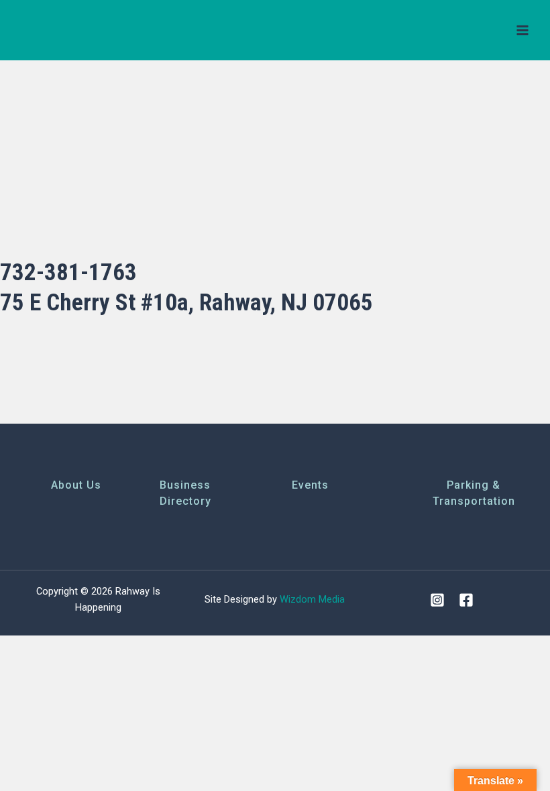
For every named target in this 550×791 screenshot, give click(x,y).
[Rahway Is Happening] (63, 30)
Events (310, 485)
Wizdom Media (312, 599)
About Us (76, 485)
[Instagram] (437, 600)
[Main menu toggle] (522, 30)
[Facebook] (466, 600)
